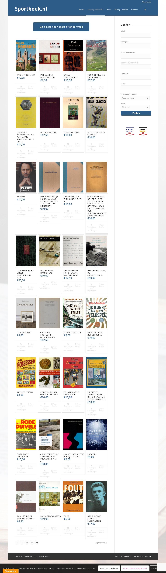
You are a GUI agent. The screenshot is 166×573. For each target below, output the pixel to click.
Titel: (123, 31)
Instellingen (156, 568)
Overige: (124, 73)
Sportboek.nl (31, 556)
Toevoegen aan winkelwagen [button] (21, 90)
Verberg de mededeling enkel (135, 568)
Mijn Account (146, 2)
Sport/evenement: (128, 52)
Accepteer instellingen (109, 568)
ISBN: (123, 84)
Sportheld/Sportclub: (129, 63)
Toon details (30, 87)
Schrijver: (125, 42)
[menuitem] (146, 2)
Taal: (123, 103)
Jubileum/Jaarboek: (129, 94)
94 (27, 542)
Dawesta (47, 556)
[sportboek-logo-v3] (31, 9)
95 (32, 542)
